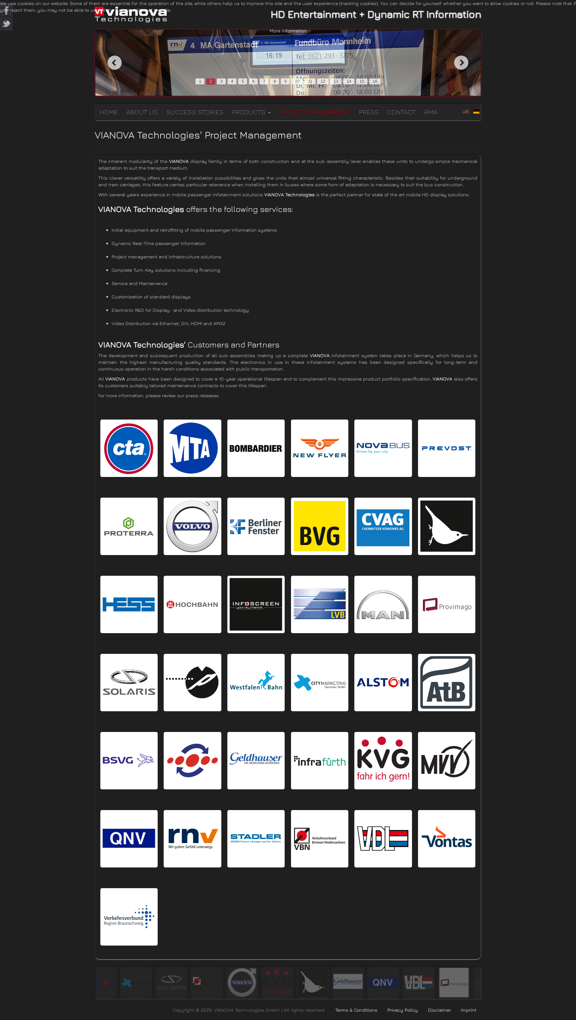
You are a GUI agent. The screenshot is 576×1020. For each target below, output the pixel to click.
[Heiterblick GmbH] (446, 526)
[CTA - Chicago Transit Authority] (129, 448)
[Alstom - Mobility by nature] (383, 682)
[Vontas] (446, 838)
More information (288, 30)
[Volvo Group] (192, 526)
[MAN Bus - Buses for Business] (383, 604)
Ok (7, 22)
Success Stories (195, 112)
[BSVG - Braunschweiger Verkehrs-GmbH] (129, 760)
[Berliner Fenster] (256, 526)
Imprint (468, 1010)
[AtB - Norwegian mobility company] (446, 682)
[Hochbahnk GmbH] (192, 604)
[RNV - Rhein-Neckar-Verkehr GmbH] (192, 838)
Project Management (315, 112)
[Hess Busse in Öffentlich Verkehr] (129, 604)
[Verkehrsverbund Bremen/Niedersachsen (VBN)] (319, 838)
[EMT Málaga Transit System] (192, 760)
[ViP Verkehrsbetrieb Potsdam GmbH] (192, 682)
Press (369, 112)
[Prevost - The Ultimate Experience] (446, 448)
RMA (430, 112)
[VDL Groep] (383, 838)
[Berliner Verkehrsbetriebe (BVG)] (319, 526)
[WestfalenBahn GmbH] (256, 682)
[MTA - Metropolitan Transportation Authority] (192, 448)
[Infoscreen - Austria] (256, 604)
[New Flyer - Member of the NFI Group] (319, 448)
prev (114, 62)
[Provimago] (446, 604)
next (461, 62)
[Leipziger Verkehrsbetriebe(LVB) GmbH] (319, 604)
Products (249, 112)
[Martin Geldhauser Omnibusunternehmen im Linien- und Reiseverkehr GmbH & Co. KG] (256, 760)
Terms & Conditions (356, 1010)
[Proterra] (129, 526)
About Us (142, 112)
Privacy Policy (402, 1010)
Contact (401, 112)
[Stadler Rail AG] (256, 838)
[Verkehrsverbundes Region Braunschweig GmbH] (129, 917)
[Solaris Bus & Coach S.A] (129, 682)
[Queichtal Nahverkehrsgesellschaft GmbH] (129, 838)
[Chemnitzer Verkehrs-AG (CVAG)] (383, 526)
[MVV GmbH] (446, 760)
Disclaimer (439, 1010)
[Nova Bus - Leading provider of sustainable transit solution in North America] (383, 448)
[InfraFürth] (319, 760)
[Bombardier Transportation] (256, 448)
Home (109, 112)
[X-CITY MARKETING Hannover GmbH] (319, 682)
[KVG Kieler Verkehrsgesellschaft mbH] (383, 760)
